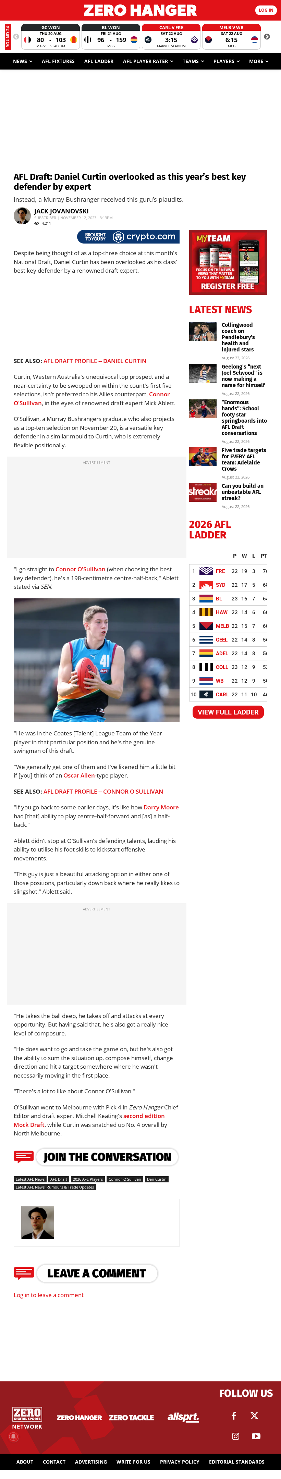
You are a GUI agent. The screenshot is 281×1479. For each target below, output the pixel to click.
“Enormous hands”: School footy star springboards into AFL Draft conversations (244, 417)
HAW (222, 612)
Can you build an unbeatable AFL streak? (243, 492)
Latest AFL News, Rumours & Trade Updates (55, 1187)
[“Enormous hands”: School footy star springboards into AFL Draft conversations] (203, 408)
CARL (222, 695)
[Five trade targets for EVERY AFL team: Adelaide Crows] (203, 456)
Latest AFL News (30, 1179)
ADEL (222, 653)
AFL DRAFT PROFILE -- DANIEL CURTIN (95, 361)
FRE (220, 571)
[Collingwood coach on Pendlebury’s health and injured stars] (203, 331)
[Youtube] (256, 1436)
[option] (50, 37)
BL (219, 599)
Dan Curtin (157, 1179)
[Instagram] (235, 1436)
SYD (220, 585)
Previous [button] (16, 37)
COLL (222, 667)
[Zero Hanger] (140, 10)
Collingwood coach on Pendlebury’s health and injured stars (238, 337)
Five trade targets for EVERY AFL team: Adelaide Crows (244, 459)
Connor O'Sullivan (81, 569)
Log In (266, 10)
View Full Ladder (228, 712)
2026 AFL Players (88, 1179)
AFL (105, 714)
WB (220, 681)
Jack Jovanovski (61, 211)
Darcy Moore (161, 807)
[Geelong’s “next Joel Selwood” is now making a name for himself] (203, 373)
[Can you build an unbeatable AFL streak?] (203, 492)
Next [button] (267, 37)
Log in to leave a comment (49, 1295)
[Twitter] (254, 1416)
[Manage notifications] (13, 1436)
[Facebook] (234, 1416)
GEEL (222, 640)
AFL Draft (58, 1179)
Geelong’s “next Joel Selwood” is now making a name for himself (243, 375)
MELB (222, 626)
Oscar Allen (79, 775)
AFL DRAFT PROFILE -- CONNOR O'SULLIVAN (103, 791)
